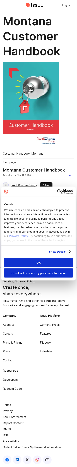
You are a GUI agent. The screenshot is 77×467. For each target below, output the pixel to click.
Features (45, 333)
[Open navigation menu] (6, 5)
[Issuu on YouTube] (47, 459)
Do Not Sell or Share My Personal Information (32, 447)
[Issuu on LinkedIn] (17, 459)
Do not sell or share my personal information (38, 273)
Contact (8, 360)
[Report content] (70, 176)
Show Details (57, 251)
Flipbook (45, 342)
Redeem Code (12, 388)
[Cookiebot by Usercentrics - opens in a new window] (57, 191)
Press (6, 351)
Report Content (13, 423)
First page (9, 162)
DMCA (7, 429)
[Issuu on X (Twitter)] (27, 459)
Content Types (50, 324)
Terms (7, 405)
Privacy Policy (18, 235)
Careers (8, 333)
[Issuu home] (35, 5)
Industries (46, 351)
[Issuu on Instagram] (37, 459)
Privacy (8, 411)
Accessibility (11, 441)
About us (9, 324)
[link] (66, 5)
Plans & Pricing (12, 342)
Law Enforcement (14, 417)
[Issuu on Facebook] (7, 459)
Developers (10, 379)
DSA (6, 435)
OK (39, 262)
